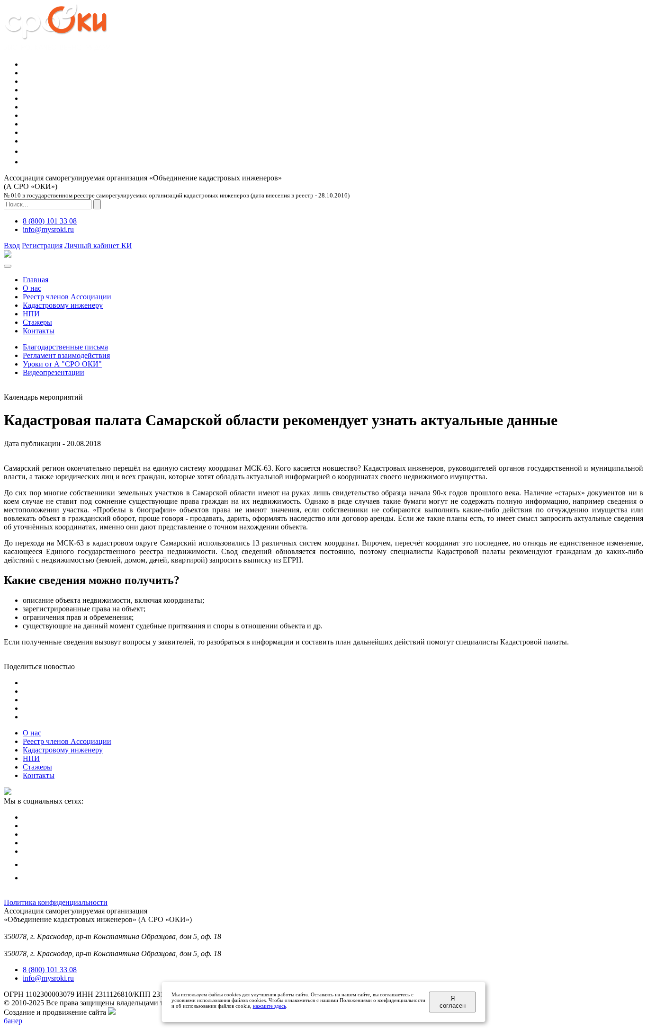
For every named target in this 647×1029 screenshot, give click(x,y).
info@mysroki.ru (48, 229)
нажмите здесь (269, 1006)
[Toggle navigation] (7, 266)
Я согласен (453, 1002)
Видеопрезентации (53, 372)
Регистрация (42, 246)
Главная (35, 280)
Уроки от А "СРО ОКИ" (62, 364)
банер (13, 1021)
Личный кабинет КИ (98, 246)
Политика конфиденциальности (56, 902)
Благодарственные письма (65, 347)
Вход (12, 246)
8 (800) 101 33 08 (50, 221)
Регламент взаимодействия (66, 355)
